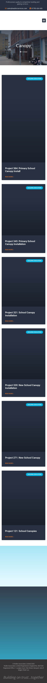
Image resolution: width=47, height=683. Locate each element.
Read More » (9, 177)
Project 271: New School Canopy (22, 457)
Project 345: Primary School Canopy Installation (20, 242)
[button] (44, 20)
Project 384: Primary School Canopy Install (20, 170)
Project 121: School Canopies (21, 531)
